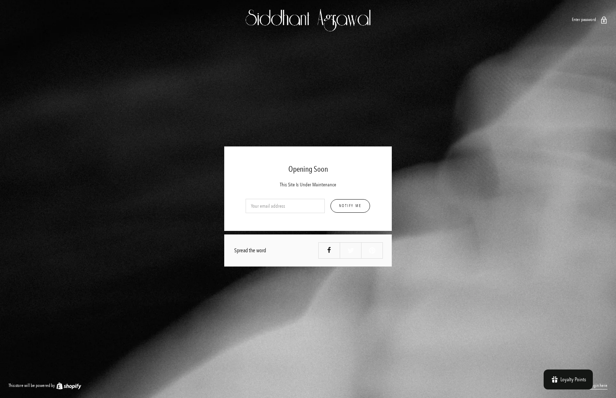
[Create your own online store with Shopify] (68, 385)
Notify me (350, 205)
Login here (598, 385)
